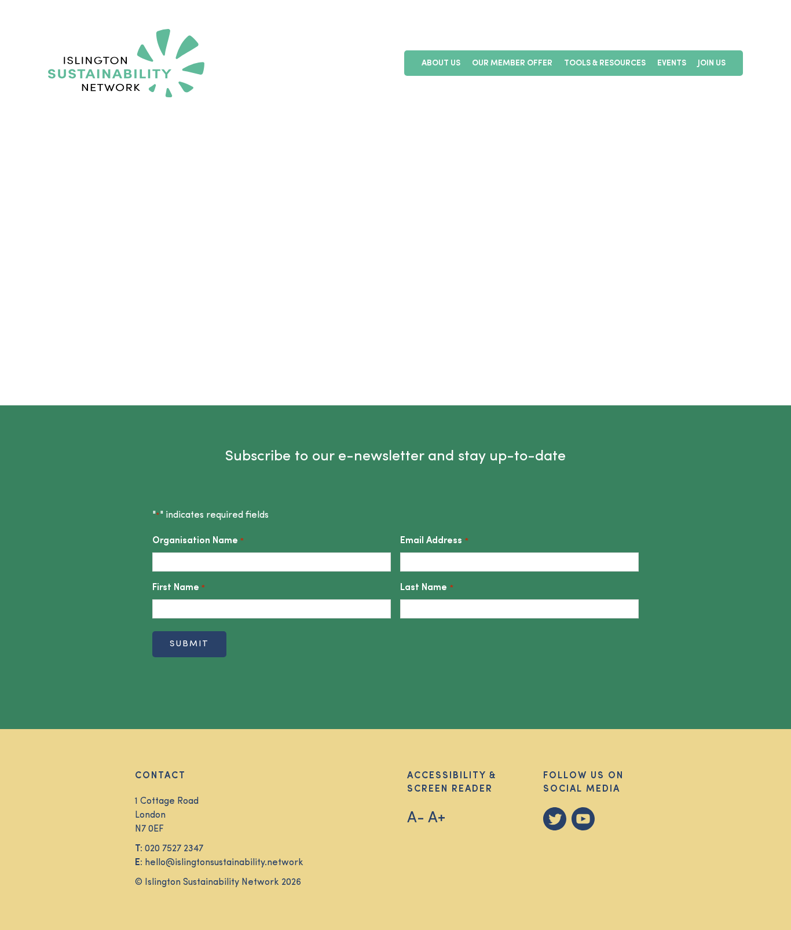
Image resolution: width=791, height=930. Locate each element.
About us (441, 63)
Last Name (426, 587)
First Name (178, 587)
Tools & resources (605, 63)
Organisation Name (198, 540)
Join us (712, 63)
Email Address (434, 540)
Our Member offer (512, 63)
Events (671, 63)
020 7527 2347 (174, 849)
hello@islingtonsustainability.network (224, 862)
